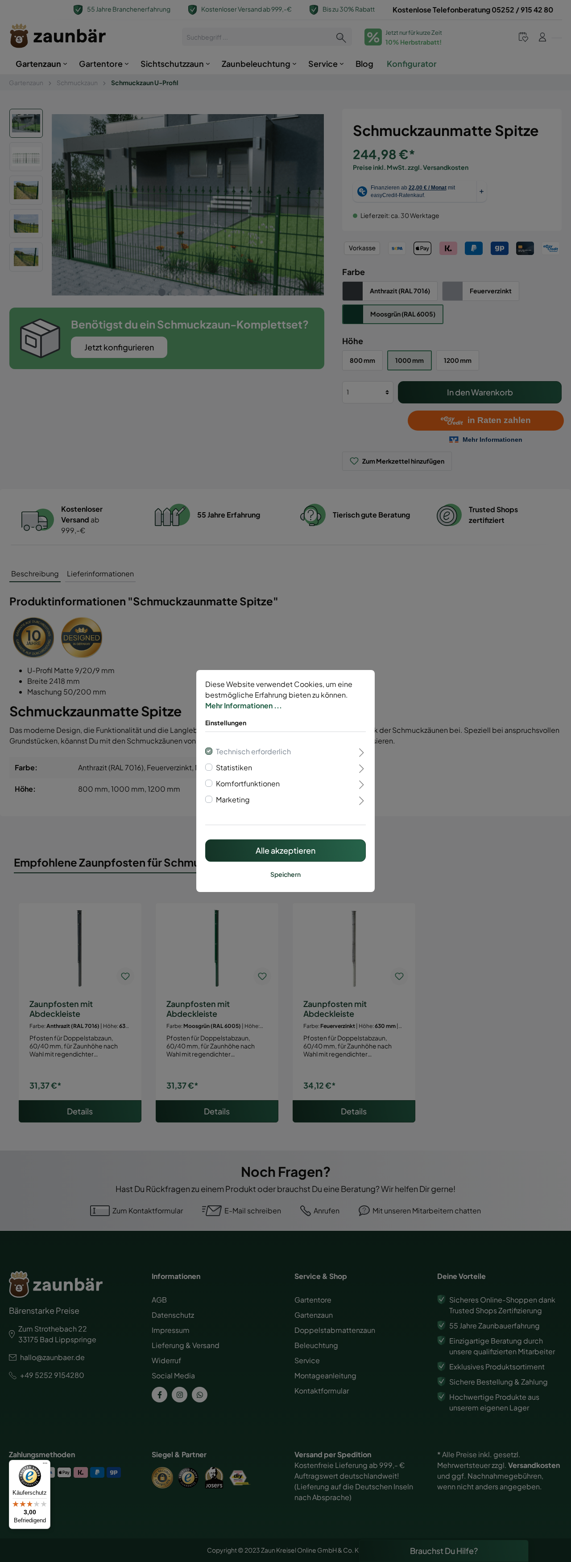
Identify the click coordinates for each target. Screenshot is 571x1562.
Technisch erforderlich (253, 751)
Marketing (233, 799)
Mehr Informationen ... (243, 705)
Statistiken (234, 767)
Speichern (285, 874)
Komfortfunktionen (248, 783)
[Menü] (45, 1465)
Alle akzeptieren (285, 850)
